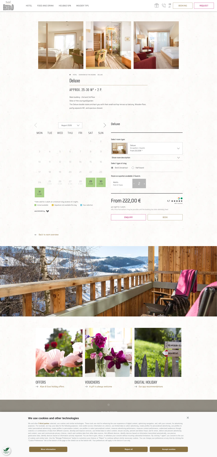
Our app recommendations (150, 386)
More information (48, 449)
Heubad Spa (65, 5)
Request (204, 5)
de (170, 4)
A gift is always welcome (100, 386)
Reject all (129, 449)
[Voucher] (156, 6)
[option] (60, 45)
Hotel (29, 5)
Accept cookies (168, 449)
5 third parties (43, 423)
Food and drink (45, 5)
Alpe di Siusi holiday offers (51, 386)
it (170, 7)
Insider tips (82, 5)
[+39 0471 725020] (164, 6)
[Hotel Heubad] (13, 6)
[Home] (70, 74)
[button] (188, 418)
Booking (182, 5)
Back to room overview (48, 234)
